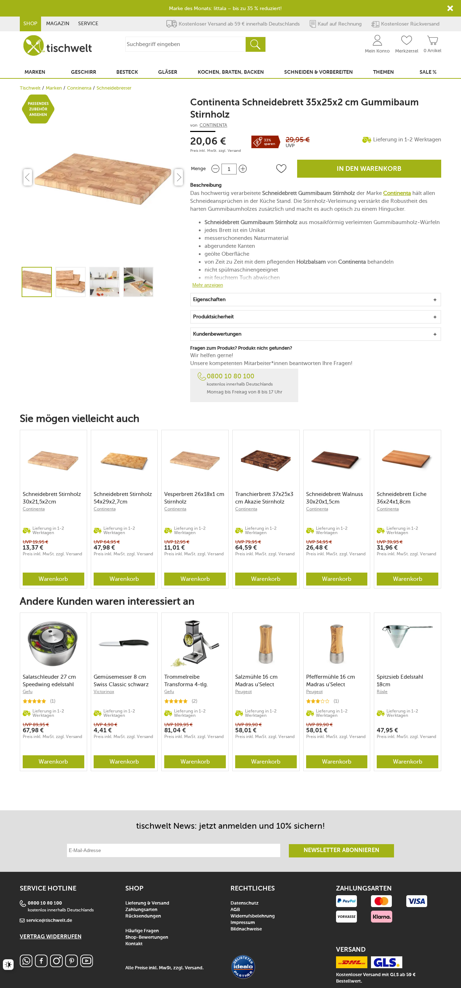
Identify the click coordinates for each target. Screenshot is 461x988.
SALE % (428, 72)
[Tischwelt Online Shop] (57, 45)
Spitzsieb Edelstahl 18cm (400, 681)
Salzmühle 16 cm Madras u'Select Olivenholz (256, 681)
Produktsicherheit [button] (213, 317)
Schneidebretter (114, 88)
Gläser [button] (167, 72)
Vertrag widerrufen (50, 936)
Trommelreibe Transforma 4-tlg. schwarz (186, 681)
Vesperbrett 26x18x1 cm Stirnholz (194, 498)
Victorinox (104, 691)
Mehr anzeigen (207, 285)
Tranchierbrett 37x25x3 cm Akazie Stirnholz (264, 498)
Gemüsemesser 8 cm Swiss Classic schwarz (121, 681)
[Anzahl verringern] (215, 169)
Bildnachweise (246, 929)
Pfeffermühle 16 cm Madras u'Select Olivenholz (330, 681)
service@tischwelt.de (49, 920)
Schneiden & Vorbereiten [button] (318, 72)
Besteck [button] (127, 72)
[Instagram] (56, 965)
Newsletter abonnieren (341, 850)
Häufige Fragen (142, 931)
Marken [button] (34, 72)
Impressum (242, 922)
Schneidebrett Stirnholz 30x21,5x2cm (52, 498)
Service (88, 24)
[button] (281, 169)
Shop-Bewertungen (146, 937)
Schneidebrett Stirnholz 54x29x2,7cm (123, 498)
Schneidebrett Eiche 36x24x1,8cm (401, 498)
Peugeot (243, 691)
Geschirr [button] (83, 72)
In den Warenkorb (369, 169)
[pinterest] (71, 965)
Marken (54, 88)
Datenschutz (244, 903)
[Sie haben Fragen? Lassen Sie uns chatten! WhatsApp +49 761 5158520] (26, 965)
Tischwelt (30, 88)
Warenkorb (53, 578)
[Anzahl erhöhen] (243, 169)
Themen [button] (383, 72)
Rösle (382, 691)
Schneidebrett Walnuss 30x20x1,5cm (334, 498)
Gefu (27, 691)
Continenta (79, 88)
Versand (234, 151)
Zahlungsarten (141, 909)
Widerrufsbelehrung (252, 916)
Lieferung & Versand (147, 903)
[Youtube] (86, 965)
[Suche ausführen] (255, 44)
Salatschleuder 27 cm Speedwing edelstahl (49, 681)
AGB (235, 909)
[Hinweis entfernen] (450, 8)
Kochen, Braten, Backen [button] (231, 72)
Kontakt (134, 944)
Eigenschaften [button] (209, 299)
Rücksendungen (143, 916)
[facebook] (41, 965)
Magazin (58, 24)
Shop (30, 24)
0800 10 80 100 (230, 376)
